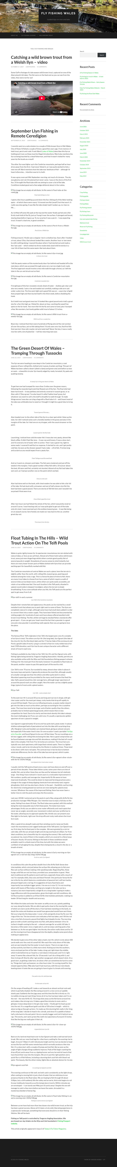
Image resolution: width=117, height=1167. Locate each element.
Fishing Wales (84, 204)
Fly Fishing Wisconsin (87, 215)
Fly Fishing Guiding (28, 35)
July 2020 (83, 149)
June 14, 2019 (16, 547)
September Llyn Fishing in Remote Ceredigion (34, 133)
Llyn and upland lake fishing (88, 219)
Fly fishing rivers (85, 211)
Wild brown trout (85, 242)
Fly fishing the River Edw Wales (89, 93)
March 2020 (84, 157)
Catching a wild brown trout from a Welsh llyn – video (41, 60)
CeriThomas (30, 67)
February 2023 (84, 138)
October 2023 (84, 130)
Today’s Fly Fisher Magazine (55, 1129)
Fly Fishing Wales (58, 13)
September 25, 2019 (18, 140)
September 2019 (85, 168)
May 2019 (83, 176)
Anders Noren (96, 1159)
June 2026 (83, 126)
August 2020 (84, 145)
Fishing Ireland (84, 200)
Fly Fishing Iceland (85, 207)
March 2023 (84, 134)
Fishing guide (84, 196)
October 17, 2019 (17, 67)
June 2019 (83, 172)
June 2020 (83, 153)
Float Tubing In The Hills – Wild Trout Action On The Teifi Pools (39, 540)
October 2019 (84, 164)
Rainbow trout (84, 223)
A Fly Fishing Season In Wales (89, 73)
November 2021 (85, 142)
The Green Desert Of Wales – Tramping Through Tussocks (38, 351)
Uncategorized (84, 234)
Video (82, 238)
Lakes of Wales (47, 151)
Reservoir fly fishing (86, 226)
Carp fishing (83, 192)
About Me (14, 35)
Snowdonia (83, 230)
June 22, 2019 (16, 357)
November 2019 (85, 161)
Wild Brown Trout (46, 35)
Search (82, 51)
